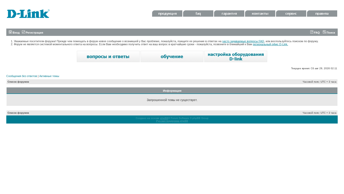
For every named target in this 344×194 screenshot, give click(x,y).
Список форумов (18, 81)
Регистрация (34, 32)
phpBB (164, 118)
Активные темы (49, 76)
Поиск (330, 32)
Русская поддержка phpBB (172, 120)
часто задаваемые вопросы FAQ (243, 41)
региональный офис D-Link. (270, 44)
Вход (16, 32)
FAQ (316, 32)
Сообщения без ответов (21, 76)
